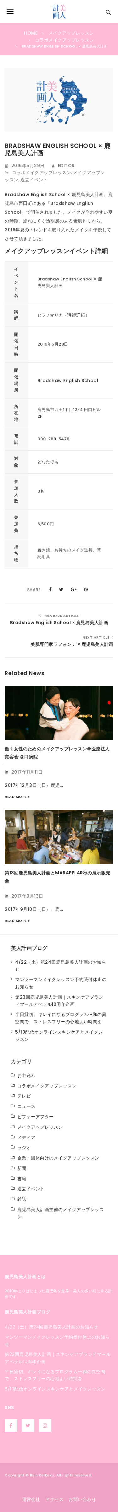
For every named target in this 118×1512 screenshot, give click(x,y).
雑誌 (21, 1199)
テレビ (24, 1096)
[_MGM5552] (59, 712)
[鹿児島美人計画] (59, 11)
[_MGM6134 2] (59, 837)
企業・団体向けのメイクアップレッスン (58, 1158)
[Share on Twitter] (61, 589)
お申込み (26, 1075)
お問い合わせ (82, 1499)
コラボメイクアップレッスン (41, 172)
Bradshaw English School (35, 194)
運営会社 (31, 1499)
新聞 (21, 1168)
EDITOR (66, 165)
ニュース (26, 1106)
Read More (16, 796)
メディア (26, 1137)
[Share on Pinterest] (86, 589)
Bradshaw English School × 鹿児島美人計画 (59, 622)
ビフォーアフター (35, 1117)
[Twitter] (29, 1425)
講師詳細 (76, 315)
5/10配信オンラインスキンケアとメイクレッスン (55, 1389)
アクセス (54, 1499)
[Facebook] (12, 1425)
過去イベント (34, 180)
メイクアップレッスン (40, 1127)
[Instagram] (46, 1425)
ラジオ (24, 1147)
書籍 (21, 1179)
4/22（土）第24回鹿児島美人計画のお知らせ (51, 1327)
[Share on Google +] (74, 589)
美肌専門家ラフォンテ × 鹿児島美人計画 (72, 644)
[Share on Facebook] (50, 589)
